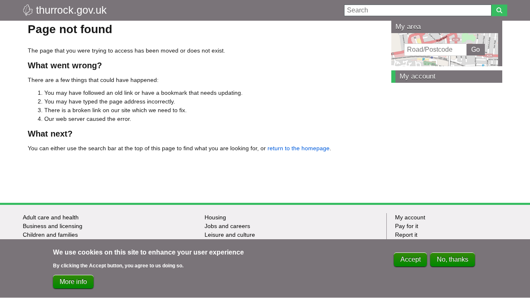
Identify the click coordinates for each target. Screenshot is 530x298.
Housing (215, 217)
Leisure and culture (230, 234)
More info (73, 281)
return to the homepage (298, 148)
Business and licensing (52, 226)
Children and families (50, 234)
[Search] (499, 10)
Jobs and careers (227, 226)
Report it (406, 234)
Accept (410, 259)
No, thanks (452, 259)
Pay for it (406, 226)
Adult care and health (51, 217)
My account (418, 76)
